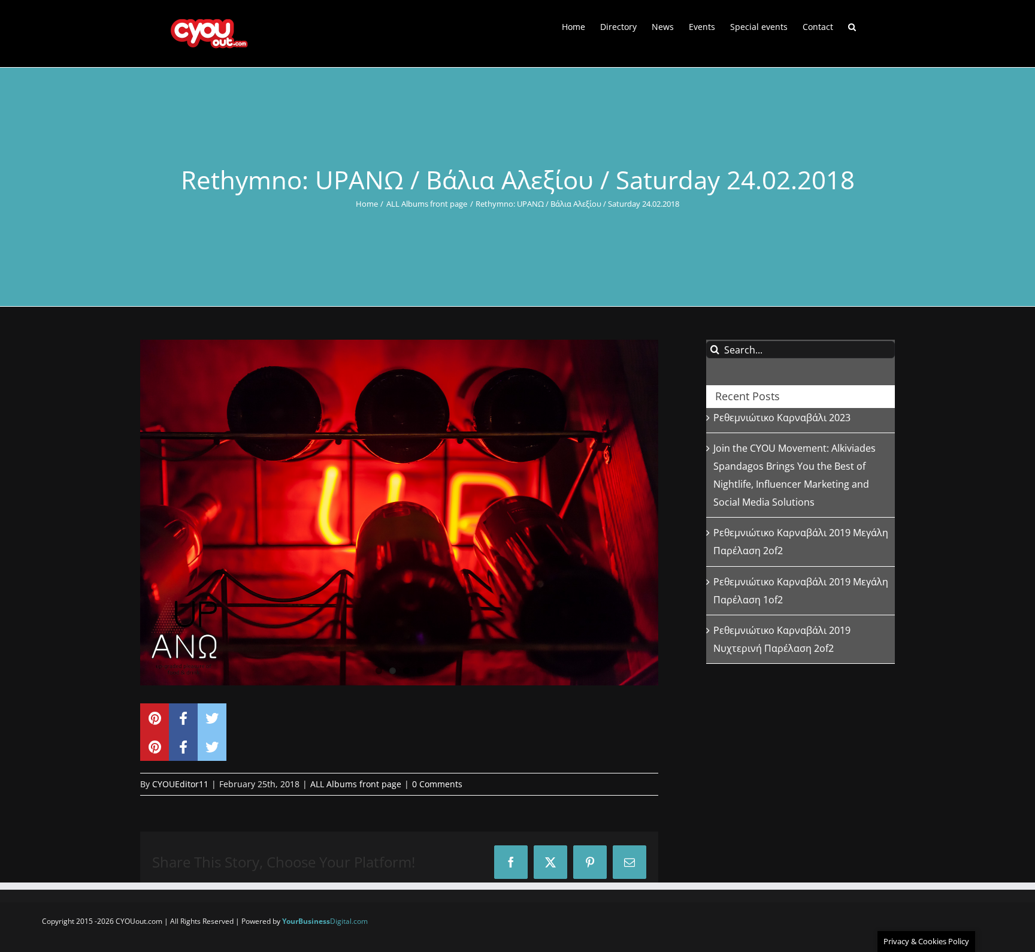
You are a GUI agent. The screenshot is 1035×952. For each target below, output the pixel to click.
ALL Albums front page (355, 784)
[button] (852, 26)
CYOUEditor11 (180, 784)
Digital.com (325, 921)
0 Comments (437, 784)
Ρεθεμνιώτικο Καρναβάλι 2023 (782, 417)
